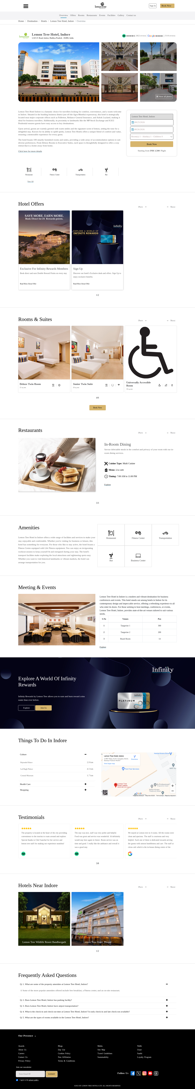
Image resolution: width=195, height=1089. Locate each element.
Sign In (153, 6)
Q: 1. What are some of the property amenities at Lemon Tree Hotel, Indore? (54, 984)
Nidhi (139, 1046)
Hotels (43, 21)
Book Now (166, 6)
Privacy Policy (24, 1061)
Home (21, 21)
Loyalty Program (144, 1057)
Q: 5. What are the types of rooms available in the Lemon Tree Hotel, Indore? (54, 1017)
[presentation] (142, 206)
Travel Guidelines (105, 1053)
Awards (21, 1046)
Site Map (101, 1050)
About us (22, 1050)
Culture (23, 754)
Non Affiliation (64, 1057)
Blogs (60, 1046)
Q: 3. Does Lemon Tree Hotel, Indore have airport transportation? (49, 1006)
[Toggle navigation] (25, 5)
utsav (139, 1050)
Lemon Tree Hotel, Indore (62, 21)
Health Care (25, 784)
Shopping (24, 790)
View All (30, 182)
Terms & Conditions (66, 1061)
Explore (107, 495)
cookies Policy (64, 1053)
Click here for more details (30, 151)
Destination (32, 21)
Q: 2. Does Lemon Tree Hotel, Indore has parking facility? (46, 1000)
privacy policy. (34, 1080)
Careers (21, 1053)
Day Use (61, 1050)
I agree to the (29, 1080)
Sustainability (103, 1057)
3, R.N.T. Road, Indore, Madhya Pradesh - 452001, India (53, 38)
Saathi (139, 1053)
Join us (44, 708)
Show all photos (165, 97)
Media (100, 1046)
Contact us (22, 1057)
